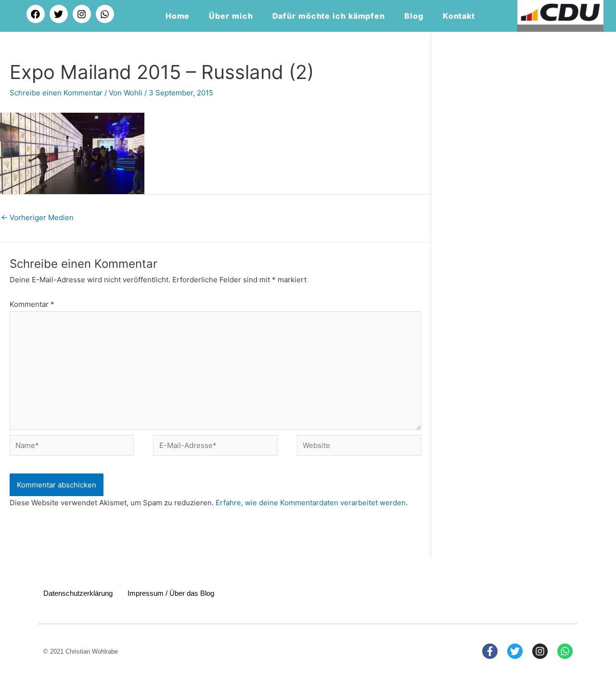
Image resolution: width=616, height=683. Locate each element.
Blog (414, 16)
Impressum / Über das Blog (171, 593)
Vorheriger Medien (37, 217)
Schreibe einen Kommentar (56, 92)
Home (178, 16)
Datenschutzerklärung (78, 593)
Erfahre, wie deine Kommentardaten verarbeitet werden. (312, 502)
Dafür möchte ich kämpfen (328, 16)
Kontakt (459, 16)
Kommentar (32, 304)
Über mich (231, 16)
